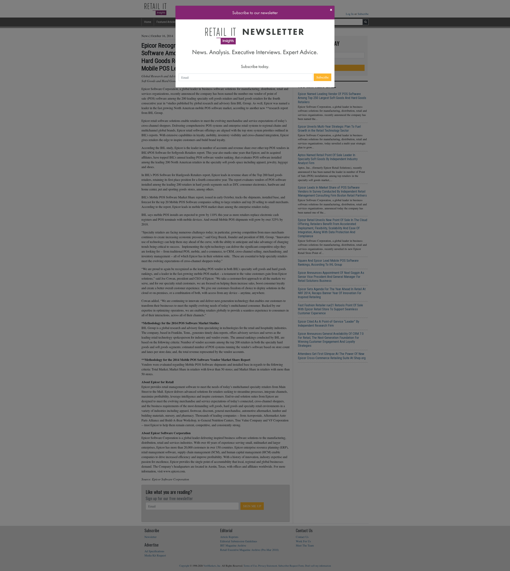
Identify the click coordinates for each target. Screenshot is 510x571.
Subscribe (322, 77)
